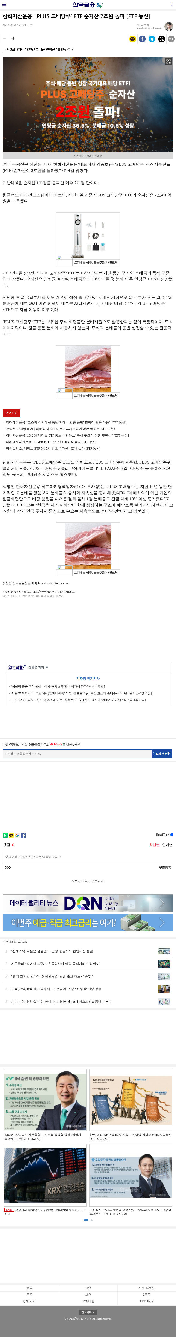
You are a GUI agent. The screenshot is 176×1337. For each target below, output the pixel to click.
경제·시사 (29, 1301)
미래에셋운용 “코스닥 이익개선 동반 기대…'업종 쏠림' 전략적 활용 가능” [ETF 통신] (66, 422)
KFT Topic (146, 1301)
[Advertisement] (88, 629)
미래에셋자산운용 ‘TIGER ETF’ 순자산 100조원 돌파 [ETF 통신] (51, 442)
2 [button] (92, 1220)
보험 (88, 1294)
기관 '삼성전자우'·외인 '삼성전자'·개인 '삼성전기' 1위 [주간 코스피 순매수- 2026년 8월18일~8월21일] (78, 700)
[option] (88, 1142)
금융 (29, 1294)
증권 (29, 1288)
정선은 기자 (38, 667)
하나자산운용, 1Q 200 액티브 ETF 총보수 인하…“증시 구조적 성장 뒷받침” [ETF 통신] (67, 435)
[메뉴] (4, 4)
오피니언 (88, 1301)
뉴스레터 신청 (162, 753)
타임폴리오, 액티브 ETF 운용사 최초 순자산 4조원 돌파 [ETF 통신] (53, 448)
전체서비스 (88, 1312)
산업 (88, 1288)
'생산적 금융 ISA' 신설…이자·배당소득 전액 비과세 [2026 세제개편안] (58, 686)
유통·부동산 (147, 1288)
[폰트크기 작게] (4, 38)
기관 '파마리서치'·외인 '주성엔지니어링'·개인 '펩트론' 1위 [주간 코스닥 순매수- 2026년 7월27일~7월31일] (81, 693)
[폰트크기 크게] (13, 38)
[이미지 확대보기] (168, 61)
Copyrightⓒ (70, 1318)
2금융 (146, 1294)
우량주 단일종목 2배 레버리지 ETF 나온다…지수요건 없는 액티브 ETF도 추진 (61, 429)
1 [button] (86, 1220)
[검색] (171, 4)
